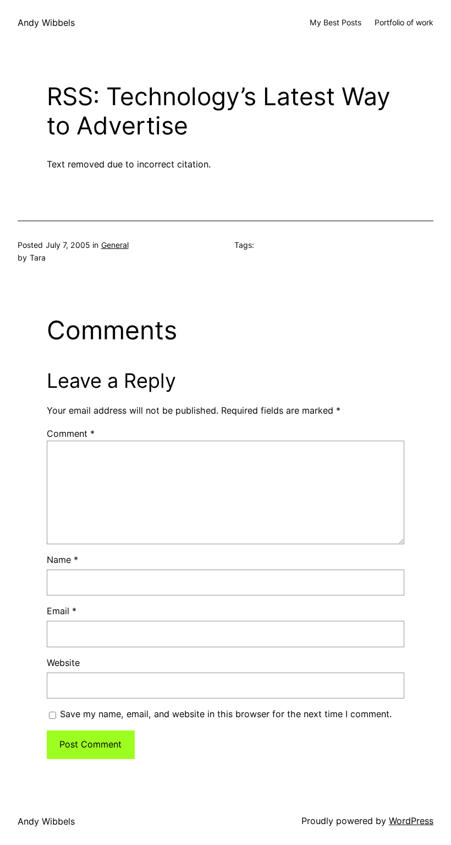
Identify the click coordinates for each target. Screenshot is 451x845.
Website (63, 662)
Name (62, 559)
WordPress (411, 820)
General (115, 245)
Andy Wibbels (46, 22)
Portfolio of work (404, 22)
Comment (71, 433)
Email (61, 610)
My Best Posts (335, 22)
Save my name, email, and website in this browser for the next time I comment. (226, 713)
